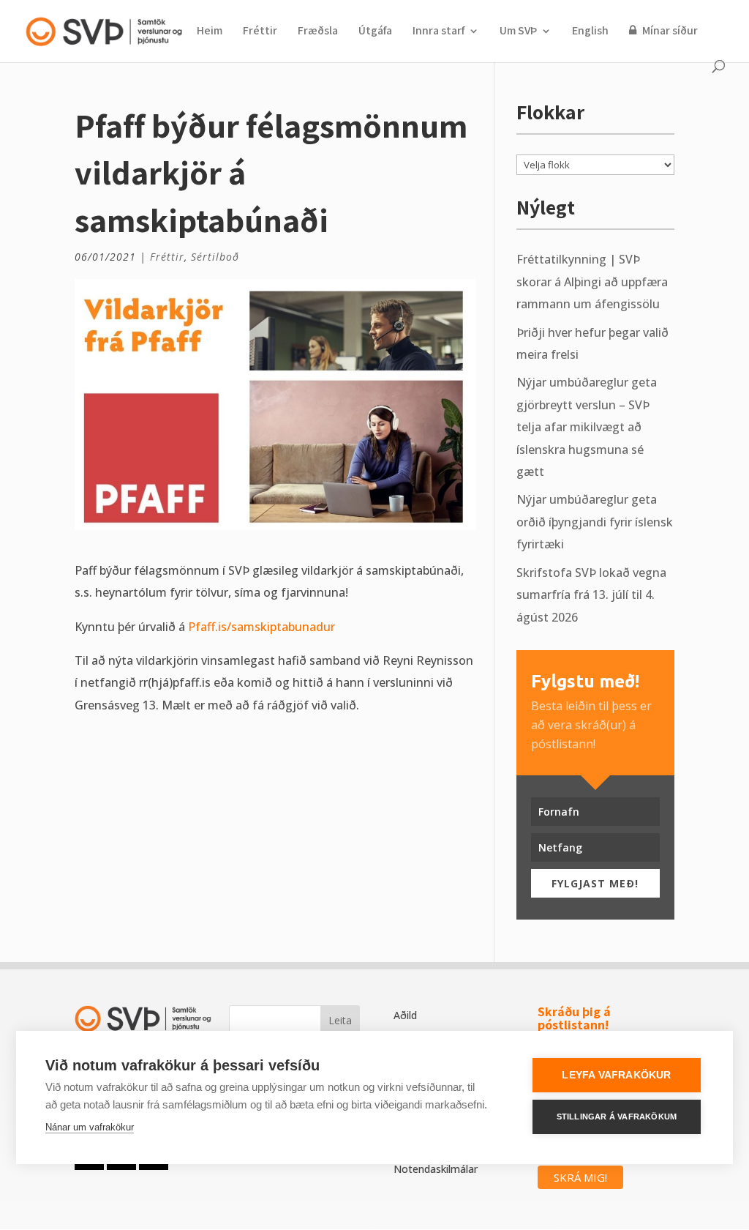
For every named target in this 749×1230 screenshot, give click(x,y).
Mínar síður (669, 31)
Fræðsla (318, 32)
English (590, 32)
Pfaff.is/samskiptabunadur (261, 627)
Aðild (405, 1015)
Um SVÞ (518, 32)
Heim (209, 32)
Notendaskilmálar (436, 1169)
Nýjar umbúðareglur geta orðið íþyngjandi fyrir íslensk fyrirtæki (594, 521)
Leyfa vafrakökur (616, 1075)
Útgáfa (375, 32)
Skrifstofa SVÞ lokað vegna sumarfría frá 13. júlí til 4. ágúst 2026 (591, 594)
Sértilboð (215, 257)
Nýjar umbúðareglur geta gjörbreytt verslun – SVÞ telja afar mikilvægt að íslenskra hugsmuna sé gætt (586, 427)
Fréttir (260, 32)
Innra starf (438, 32)
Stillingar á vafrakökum (617, 1116)
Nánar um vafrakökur (89, 1127)
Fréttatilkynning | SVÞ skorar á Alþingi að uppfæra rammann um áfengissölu (592, 281)
